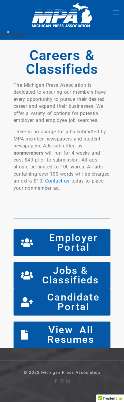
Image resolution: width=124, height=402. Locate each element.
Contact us (57, 181)
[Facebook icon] (56, 381)
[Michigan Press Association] (62, 15)
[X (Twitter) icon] (62, 381)
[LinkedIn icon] (68, 381)
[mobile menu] (116, 12)
